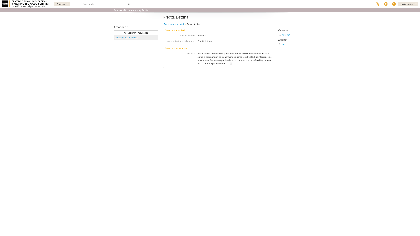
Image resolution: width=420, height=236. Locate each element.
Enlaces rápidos (394, 4)
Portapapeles (377, 4)
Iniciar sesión (407, 3)
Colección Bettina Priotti (126, 37)
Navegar (61, 3)
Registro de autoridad (174, 24)
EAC (284, 44)
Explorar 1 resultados (137, 32)
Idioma (386, 4)
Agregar (286, 34)
